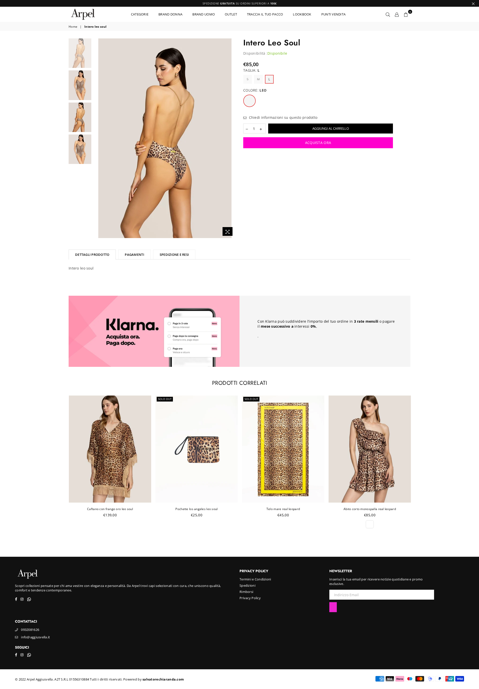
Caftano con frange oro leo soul (110, 509)
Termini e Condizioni (255, 579)
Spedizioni (247, 585)
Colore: (254, 90)
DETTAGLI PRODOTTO (92, 254)
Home (73, 27)
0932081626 (30, 629)
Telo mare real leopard (283, 509)
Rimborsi (246, 591)
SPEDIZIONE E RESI (174, 254)
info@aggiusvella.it (35, 637)
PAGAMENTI (134, 254)
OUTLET (231, 14)
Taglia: (251, 70)
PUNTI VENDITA (333, 14)
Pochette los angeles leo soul (196, 509)
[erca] (387, 14)
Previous (98, 138)
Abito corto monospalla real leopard (370, 509)
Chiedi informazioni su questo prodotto (282, 117)
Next (231, 138)
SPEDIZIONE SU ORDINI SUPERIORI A (240, 3)
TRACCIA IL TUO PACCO (265, 14)
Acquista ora (318, 142)
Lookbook (302, 14)
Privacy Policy (250, 598)
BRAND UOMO (203, 14)
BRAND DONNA (170, 14)
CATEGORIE (140, 14)
